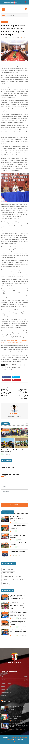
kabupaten (4, 369)
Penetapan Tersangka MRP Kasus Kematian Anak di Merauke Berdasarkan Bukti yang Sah (18, 614)
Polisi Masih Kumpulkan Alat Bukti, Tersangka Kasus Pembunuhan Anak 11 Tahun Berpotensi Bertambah (17, 597)
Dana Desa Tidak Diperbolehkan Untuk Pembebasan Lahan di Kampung (18, 518)
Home (3, 15)
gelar (3, 367)
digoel (16, 369)
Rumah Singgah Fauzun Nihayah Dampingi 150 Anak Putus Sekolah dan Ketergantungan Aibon (18, 606)
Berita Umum (5, 526)
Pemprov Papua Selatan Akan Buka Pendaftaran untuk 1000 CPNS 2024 (17, 535)
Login (14, 741)
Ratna (13, 522)
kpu (23, 364)
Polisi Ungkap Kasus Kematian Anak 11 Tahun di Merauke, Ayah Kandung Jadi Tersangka (14, 2)
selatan (14, 364)
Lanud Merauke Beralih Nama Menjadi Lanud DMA (17, 552)
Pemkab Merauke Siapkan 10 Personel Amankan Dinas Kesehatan (17, 622)
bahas (14, 367)
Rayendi (13, 539)
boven (11, 369)
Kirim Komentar (14, 505)
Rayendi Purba (4, 37)
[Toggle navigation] (3, 9)
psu (19, 367)
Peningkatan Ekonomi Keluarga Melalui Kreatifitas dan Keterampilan (18, 527)
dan (19, 364)
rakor (8, 367)
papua (7, 364)
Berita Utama (4, 22)
